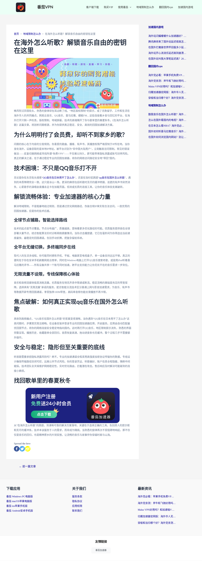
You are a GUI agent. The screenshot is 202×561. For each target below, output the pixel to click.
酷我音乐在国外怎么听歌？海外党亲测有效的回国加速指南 (167, 114)
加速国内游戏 (185, 7)
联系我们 (77, 510)
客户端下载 (92, 7)
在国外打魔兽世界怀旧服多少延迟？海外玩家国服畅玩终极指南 (167, 47)
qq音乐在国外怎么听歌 (112, 177)
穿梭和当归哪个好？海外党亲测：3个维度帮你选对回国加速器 (167, 98)
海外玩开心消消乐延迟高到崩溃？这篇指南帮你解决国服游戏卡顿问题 (167, 53)
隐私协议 (77, 501)
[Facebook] (16, 449)
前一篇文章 (27, 466)
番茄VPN (45, 7)
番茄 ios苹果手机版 (16, 506)
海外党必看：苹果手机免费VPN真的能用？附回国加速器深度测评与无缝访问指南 (167, 75)
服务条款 (77, 496)
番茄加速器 (101, 550)
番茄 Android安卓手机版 (19, 510)
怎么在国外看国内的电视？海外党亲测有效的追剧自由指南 (167, 120)
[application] (129, 7)
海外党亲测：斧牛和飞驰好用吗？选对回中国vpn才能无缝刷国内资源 (167, 80)
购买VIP (108, 7)
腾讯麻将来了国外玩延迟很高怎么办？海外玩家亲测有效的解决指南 (167, 41)
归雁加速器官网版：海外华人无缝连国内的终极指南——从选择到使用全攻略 (167, 92)
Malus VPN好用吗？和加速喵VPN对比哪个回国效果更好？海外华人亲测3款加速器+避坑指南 (167, 86)
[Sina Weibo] (27, 449)
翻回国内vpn (166, 7)
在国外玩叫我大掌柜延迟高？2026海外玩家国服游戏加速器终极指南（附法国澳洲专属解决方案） (167, 58)
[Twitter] (22, 449)
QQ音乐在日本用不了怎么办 (58, 177)
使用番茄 (123, 7)
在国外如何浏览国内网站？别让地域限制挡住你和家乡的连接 (167, 137)
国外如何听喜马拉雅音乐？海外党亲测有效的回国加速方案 (167, 131)
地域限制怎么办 (145, 7)
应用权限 (77, 506)
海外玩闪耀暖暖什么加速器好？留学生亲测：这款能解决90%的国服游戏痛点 (167, 36)
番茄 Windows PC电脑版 (19, 496)
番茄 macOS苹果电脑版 (19, 501)
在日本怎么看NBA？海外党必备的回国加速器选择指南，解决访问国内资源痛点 (167, 125)
